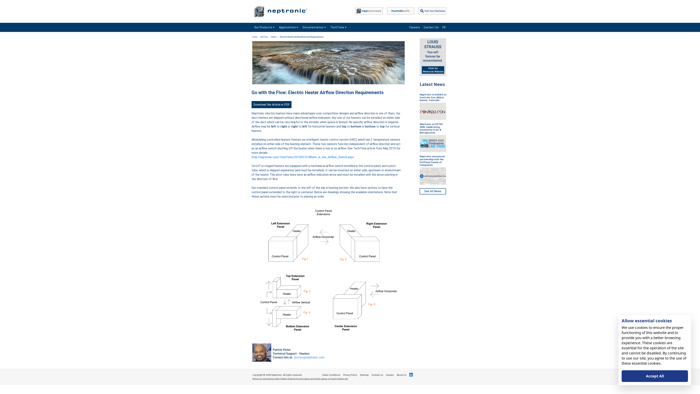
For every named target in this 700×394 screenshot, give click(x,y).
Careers (414, 27)
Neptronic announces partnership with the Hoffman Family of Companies (432, 160)
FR (444, 27)
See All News (432, 191)
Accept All (655, 376)
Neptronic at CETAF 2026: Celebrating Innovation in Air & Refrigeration (431, 128)
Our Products (263, 27)
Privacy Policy (350, 375)
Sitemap (364, 375)
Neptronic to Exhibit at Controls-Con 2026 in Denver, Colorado (433, 97)
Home (254, 37)
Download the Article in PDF (271, 104)
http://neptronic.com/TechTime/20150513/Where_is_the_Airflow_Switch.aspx (303, 157)
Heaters (274, 37)
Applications (288, 27)
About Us (402, 375)
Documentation (313, 27)
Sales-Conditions (331, 375)
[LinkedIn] (411, 374)
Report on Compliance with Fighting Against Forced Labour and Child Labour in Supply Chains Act (300, 379)
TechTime (337, 27)
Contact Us (431, 27)
